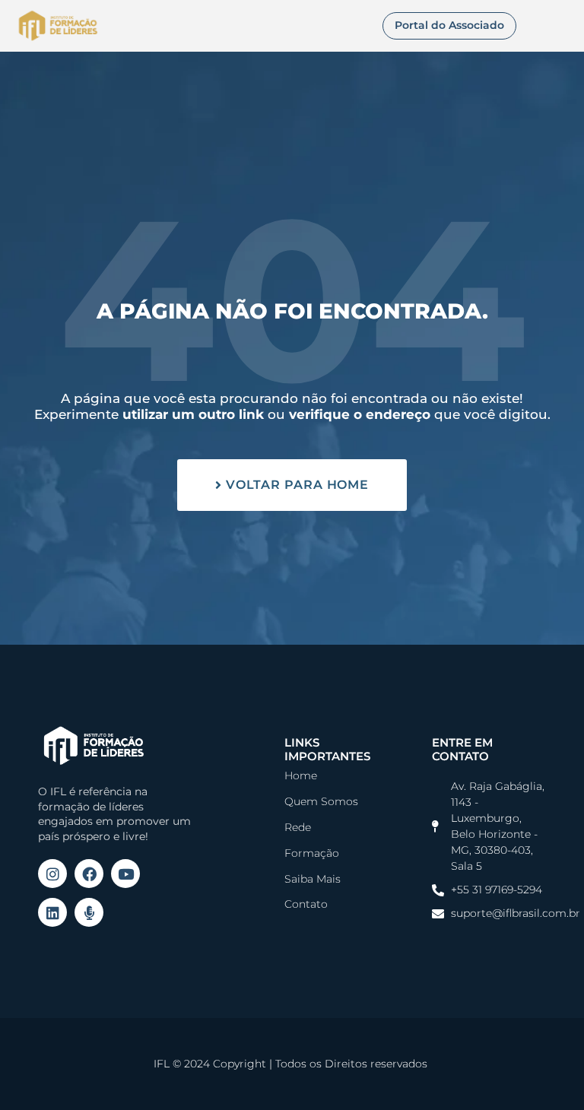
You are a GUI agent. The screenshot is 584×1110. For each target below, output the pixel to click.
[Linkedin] (52, 912)
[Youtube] (125, 873)
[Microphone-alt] (89, 912)
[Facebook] (89, 873)
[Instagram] (52, 873)
